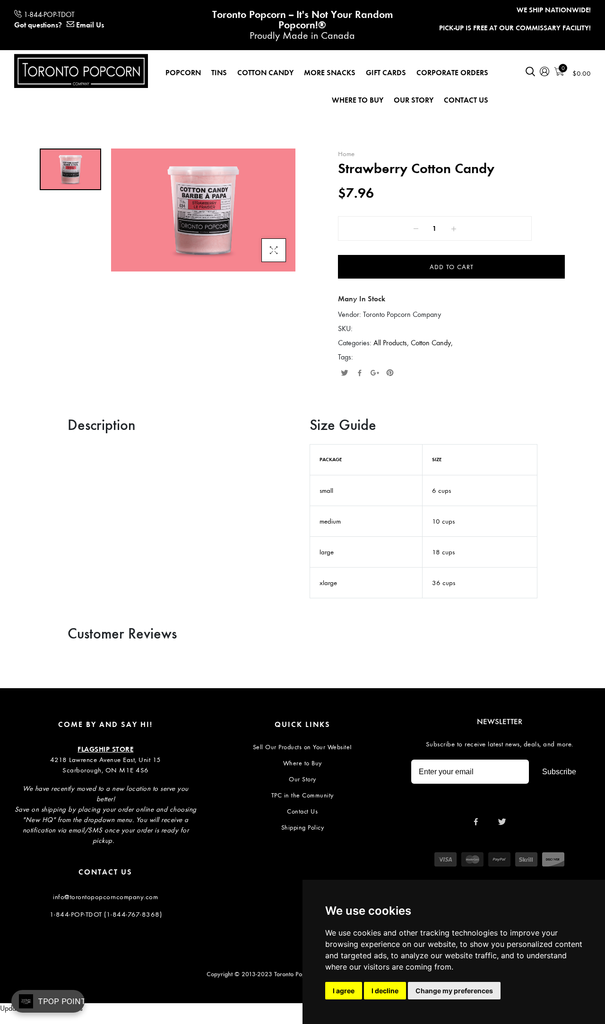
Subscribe (559, 772)
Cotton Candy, (432, 342)
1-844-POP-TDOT (49, 14)
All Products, (392, 342)
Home (346, 153)
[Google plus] (374, 373)
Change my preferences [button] (454, 991)
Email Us (90, 24)
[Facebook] (359, 373)
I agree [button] (343, 991)
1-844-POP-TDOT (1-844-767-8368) (106, 914)
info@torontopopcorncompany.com (105, 897)
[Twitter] (344, 373)
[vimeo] (390, 373)
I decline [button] (385, 991)
